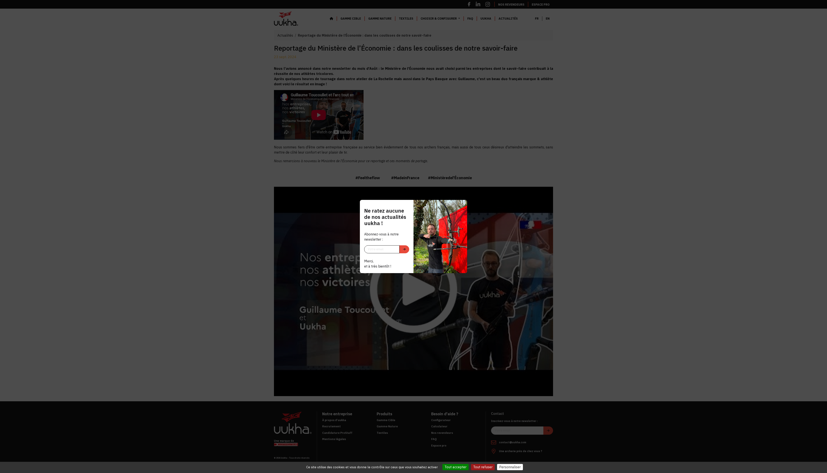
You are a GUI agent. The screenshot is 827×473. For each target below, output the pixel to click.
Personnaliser (510, 467)
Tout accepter (455, 467)
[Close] (462, 204)
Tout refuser (483, 467)
